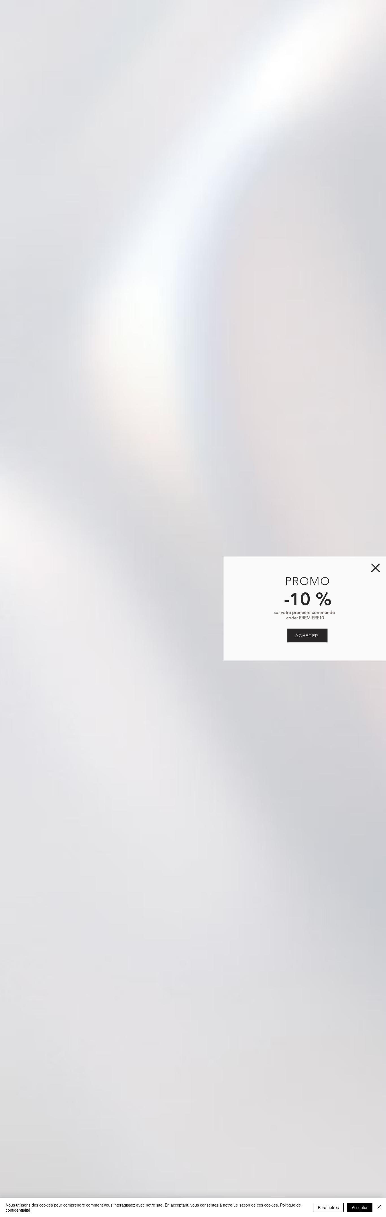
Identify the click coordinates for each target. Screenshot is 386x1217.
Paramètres (328, 1207)
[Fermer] (379, 1207)
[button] (375, 568)
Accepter (360, 1207)
